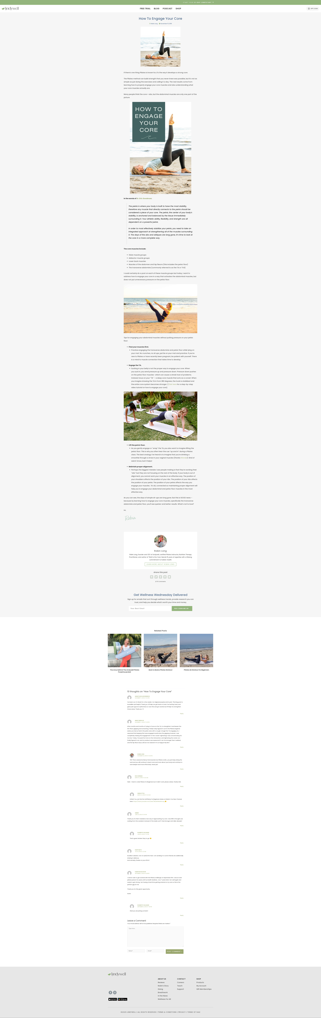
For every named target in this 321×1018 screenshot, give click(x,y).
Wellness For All (164, 999)
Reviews (161, 982)
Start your (197, 2)
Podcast (167, 8)
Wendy (184, 458)
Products (200, 982)
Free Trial (145, 8)
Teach (179, 986)
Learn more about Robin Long (160, 564)
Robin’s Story (163, 986)
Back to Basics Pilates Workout (160, 670)
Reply (181, 713)
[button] (151, 576)
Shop (178, 8)
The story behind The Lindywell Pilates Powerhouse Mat (124, 671)
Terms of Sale (193, 1012)
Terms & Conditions (167, 1012)
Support (180, 989)
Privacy (182, 1012)
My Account (201, 986)
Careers (180, 982)
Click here (172, 384)
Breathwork (163, 992)
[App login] (309, 9)
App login (314, 9)
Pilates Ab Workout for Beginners (196, 670)
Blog (156, 8)
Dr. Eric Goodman (144, 198)
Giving (160, 989)
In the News (163, 996)
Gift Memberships (203, 989)
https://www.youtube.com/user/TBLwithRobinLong (149, 801)
